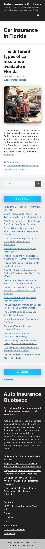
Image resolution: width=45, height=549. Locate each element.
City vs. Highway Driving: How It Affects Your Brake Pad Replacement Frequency (21, 231)
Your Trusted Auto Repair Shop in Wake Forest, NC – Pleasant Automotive (20, 241)
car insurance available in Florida (23, 165)
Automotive (12, 162)
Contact (7, 513)
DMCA (7, 521)
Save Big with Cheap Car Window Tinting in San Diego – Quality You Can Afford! (22, 273)
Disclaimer (9, 517)
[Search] (38, 184)
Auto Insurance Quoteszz (22, 4)
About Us (8, 502)
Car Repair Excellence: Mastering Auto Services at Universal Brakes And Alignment (22, 290)
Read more (9, 154)
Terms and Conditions (14, 529)
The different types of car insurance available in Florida (17, 61)
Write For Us (9, 533)
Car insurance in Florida (15, 169)
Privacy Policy (10, 525)
